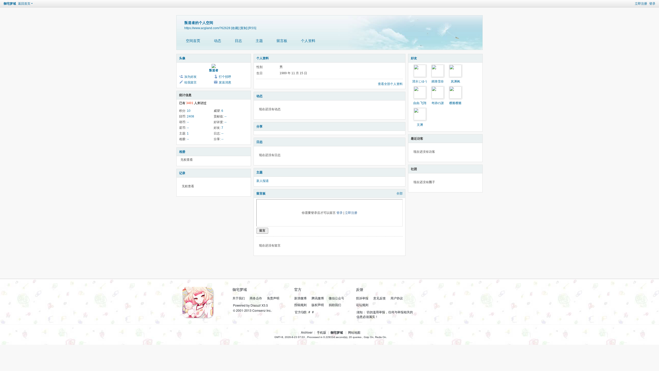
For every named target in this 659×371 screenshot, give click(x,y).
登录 (652, 3)
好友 (414, 58)
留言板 (281, 41)
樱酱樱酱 (455, 103)
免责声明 (273, 298)
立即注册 (641, 3)
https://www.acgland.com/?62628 (207, 28)
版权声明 (317, 304)
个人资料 (308, 41)
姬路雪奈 (437, 81)
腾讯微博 (317, 298)
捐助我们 (335, 304)
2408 (190, 116)
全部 (399, 193)
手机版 (321, 332)
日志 (238, 41)
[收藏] (235, 28)
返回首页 (24, 3)
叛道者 (213, 70)
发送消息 (225, 82)
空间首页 (193, 41)
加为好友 (190, 77)
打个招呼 (225, 77)
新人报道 (262, 181)
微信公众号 (336, 298)
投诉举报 (362, 298)
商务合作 (256, 298)
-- (225, 116)
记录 (182, 173)
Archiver (307, 332)
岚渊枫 (455, 81)
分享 (259, 126)
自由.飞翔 (419, 103)
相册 (182, 152)
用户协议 (397, 298)
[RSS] (252, 28)
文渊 (420, 125)
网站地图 (354, 332)
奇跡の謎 (437, 103)
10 (188, 111)
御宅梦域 (10, 3)
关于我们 (238, 298)
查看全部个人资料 (390, 84)
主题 (259, 41)
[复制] (243, 28)
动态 (217, 41)
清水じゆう (420, 81)
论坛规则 (362, 304)
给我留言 (190, 82)
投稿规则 (300, 304)
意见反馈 (379, 298)
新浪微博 (300, 298)
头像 (182, 58)
